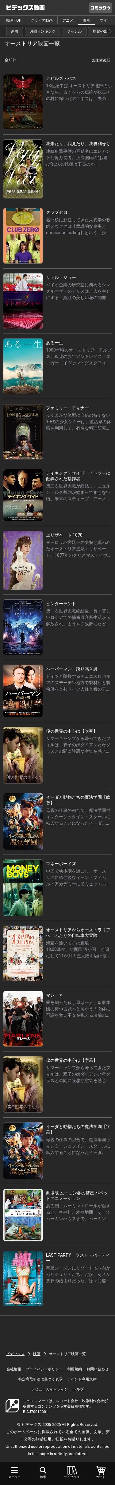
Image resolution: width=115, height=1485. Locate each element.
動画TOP (13, 20)
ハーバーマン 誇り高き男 (72, 668)
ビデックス (15, 1354)
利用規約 (74, 1369)
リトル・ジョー (61, 277)
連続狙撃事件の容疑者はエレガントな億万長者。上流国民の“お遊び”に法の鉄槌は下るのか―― (78, 157)
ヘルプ (78, 1389)
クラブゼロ (56, 212)
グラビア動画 (42, 20)
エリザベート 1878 (64, 535)
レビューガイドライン (49, 1389)
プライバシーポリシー (44, 1369)
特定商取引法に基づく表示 (40, 1379)
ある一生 (54, 342)
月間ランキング (43, 31)
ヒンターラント (61, 603)
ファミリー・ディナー (67, 407)
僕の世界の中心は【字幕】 (72, 1060)
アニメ (67, 20)
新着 (14, 31)
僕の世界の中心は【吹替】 (72, 731)
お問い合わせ (97, 1369)
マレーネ (54, 995)
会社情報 (13, 1369)
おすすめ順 (101, 60)
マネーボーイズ (61, 863)
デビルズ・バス (61, 78)
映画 (86, 20)
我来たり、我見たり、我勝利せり (78, 143)
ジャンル (74, 31)
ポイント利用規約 (82, 1379)
